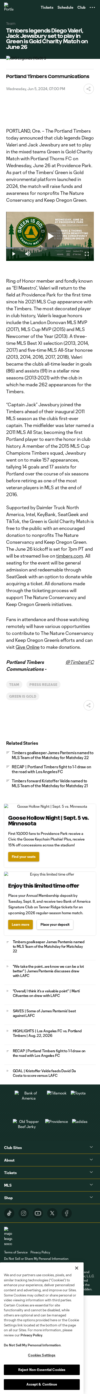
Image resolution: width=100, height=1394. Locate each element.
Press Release (43, 684)
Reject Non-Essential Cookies (42, 1370)
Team (14, 684)
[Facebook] (67, 1213)
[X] (52, 1213)
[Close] (76, 1268)
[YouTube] (38, 1213)
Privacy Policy (31, 1335)
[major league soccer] (8, 1236)
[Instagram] (23, 1213)
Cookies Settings (41, 1355)
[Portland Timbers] (9, 7)
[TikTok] (9, 1213)
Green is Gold (22, 696)
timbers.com (69, 556)
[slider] (50, 248)
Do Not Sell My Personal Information (32, 1345)
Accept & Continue (41, 1384)
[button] (92, 7)
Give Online (27, 647)
